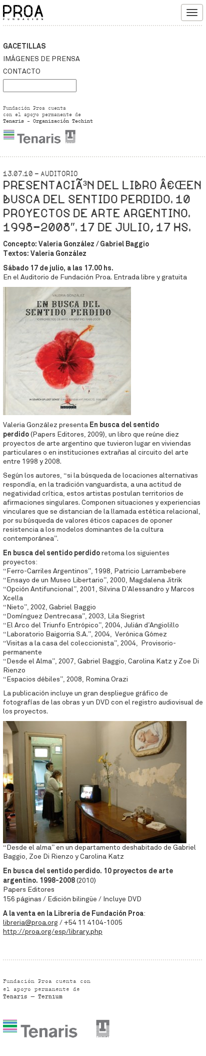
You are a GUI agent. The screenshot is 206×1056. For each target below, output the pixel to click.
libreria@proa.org (30, 922)
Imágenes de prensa (41, 59)
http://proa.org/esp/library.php (52, 931)
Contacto (21, 71)
